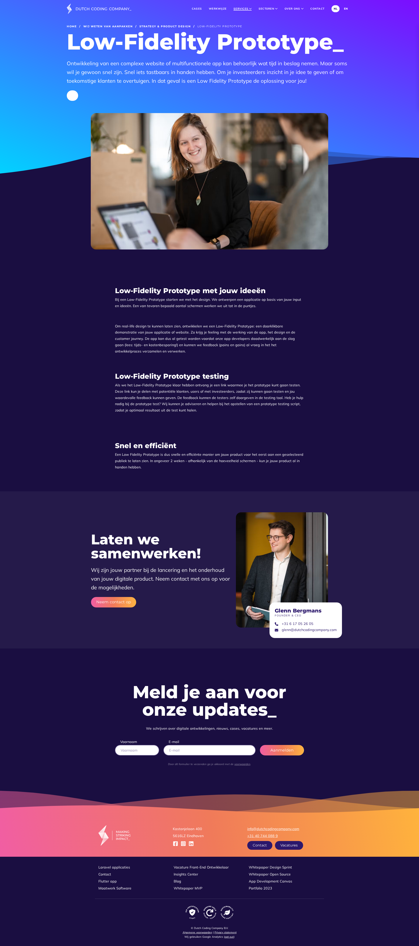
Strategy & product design (165, 26)
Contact (317, 8)
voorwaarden (242, 764)
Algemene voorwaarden (197, 932)
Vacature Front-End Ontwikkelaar (201, 867)
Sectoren (267, 8)
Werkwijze (218, 8)
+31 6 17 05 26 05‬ (297, 623)
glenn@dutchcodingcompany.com (309, 630)
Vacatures (289, 845)
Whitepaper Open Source (270, 874)
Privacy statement (226, 932)
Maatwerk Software (114, 888)
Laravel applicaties (114, 867)
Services (241, 8)
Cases (197, 8)
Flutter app (107, 881)
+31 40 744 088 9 (262, 836)
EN (346, 8)
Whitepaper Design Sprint (270, 867)
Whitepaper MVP (188, 888)
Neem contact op (113, 602)
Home (72, 26)
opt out (229, 936)
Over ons (293, 8)
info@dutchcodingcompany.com (273, 829)
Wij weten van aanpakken (108, 26)
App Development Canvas (270, 881)
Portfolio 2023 (260, 888)
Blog (177, 881)
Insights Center (186, 874)
